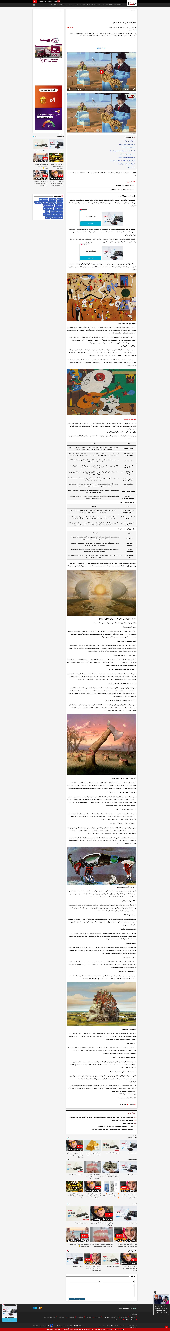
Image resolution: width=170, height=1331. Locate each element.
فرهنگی (102, 4)
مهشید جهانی (132, 30)
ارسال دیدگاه (77, 1299)
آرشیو (122, 4)
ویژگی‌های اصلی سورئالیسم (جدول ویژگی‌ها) (121, 151)
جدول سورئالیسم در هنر (126, 154)
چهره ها (71, 4)
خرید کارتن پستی (58, 208)
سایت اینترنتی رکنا (80, 1326)
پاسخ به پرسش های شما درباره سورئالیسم (121, 161)
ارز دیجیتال (60, 202)
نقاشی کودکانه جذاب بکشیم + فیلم (125, 185)
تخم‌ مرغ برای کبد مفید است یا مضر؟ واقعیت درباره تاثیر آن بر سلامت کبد (115, 1126)
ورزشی (106, 4)
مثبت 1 (47, 211)
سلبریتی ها (60, 199)
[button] (155, 1292)
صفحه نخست (117, 4)
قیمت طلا (89, 1317)
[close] (123, 1329)
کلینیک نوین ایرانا (48, 208)
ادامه (67, 1133)
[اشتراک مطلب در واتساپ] (98, 49)
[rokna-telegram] (34, 1308)
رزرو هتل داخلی (59, 205)
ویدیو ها (65, 4)
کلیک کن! (90, 223)
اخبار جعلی (56, 4)
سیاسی (98, 4)
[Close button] (16, 1305)
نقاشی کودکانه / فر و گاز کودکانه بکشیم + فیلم (122, 189)
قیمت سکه (71, 1317)
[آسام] (51, 1326)
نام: (133, 1281)
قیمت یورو (80, 1317)
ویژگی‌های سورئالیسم (127, 141)
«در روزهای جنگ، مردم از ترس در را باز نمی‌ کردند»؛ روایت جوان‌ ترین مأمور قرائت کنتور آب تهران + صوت (81, 1329)
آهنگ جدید (45, 202)
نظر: (133, 1286)
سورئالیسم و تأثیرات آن (127, 147)
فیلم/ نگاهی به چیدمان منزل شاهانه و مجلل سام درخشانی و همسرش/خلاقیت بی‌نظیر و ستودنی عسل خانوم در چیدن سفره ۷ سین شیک (161, 1309)
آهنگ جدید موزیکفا (49, 205)
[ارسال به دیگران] (68, 28)
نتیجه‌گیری (130, 167)
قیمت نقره (62, 1317)
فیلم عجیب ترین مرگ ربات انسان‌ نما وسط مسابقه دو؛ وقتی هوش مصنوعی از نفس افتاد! (112, 1129)
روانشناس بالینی (43, 199)
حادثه (50, 4)
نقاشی (132, 1104)
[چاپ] (71, 28)
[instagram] (38, 1308)
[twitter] (36, 1308)
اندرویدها (48, 217)
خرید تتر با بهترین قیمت (56, 211)
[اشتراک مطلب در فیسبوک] (100, 49)
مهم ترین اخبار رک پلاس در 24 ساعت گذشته (122, 1120)
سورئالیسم (123, 1104)
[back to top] (166, 1327)
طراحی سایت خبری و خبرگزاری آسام (41, 1326)
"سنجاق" (134, 1308)
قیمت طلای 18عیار (131, 1320)
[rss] (41, 1308)
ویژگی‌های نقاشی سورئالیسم (125, 164)
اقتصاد (110, 4)
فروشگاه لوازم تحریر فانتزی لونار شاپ (53, 214)
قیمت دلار (98, 1317)
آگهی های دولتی (118, 1320)
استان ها (76, 4)
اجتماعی (93, 4)
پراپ (55, 202)
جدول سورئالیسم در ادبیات (126, 157)
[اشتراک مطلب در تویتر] (102, 49)
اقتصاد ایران (124, 1317)
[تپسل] (81, 210)
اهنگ (51, 202)
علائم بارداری (38, 202)
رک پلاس (88, 4)
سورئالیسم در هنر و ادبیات (126, 144)
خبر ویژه (129, 182)
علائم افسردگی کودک (128, 1123)
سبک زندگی (82, 4)
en (59, 1)
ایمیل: (99, 1281)
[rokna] (132, 3)
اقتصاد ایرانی (52, 199)
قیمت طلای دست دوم (50, 1317)
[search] (35, 1)
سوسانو (133, 1317)
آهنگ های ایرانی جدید (57, 217)
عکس (61, 4)
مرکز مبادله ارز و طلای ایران (111, 1317)
